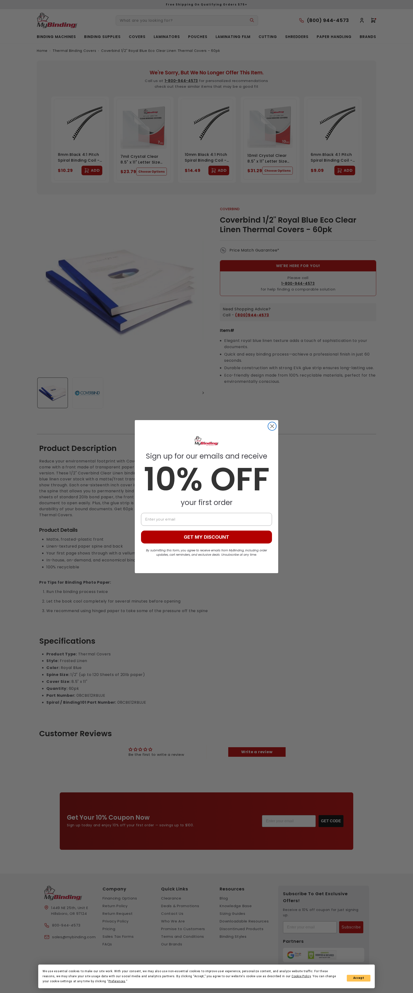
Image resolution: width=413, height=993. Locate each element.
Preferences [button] (117, 981)
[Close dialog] (272, 426)
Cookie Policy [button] (301, 976)
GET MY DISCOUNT (206, 537)
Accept (358, 978)
